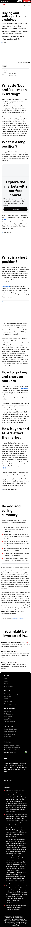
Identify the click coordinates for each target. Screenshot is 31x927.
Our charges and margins (12, 694)
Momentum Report (9, 734)
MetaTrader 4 (8, 716)
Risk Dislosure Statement (12, 769)
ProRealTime (8, 719)
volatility (4, 468)
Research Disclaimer (18, 618)
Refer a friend (8, 767)
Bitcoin (4, 66)
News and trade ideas (10, 729)
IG (4, 763)
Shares (6, 683)
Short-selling (6, 286)
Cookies (15, 767)
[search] (25, 5)
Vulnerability (23, 767)
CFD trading (24, 388)
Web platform (8, 711)
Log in (19, 1)
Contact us (7, 742)
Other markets (8, 686)
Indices (6, 681)
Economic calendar (10, 731)
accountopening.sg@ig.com (12, 747)
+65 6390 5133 (14, 745)
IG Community (19, 765)
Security (11, 765)
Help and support (13, 749)
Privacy (6, 765)
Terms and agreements (19, 763)
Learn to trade (8, 726)
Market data (7, 736)
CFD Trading (8, 690)
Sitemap (8, 763)
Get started (27, 1)
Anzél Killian (12, 73)
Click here (13, 752)
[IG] (4, 6)
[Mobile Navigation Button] (28, 5)
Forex (5, 678)
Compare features (9, 721)
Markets (6, 675)
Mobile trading (8, 714)
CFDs (6, 219)
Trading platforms (9, 708)
